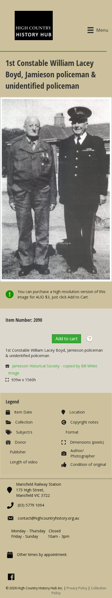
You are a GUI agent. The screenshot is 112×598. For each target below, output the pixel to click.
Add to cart (66, 339)
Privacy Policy (77, 588)
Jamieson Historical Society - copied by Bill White (54, 365)
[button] (89, 339)
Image (13, 373)
